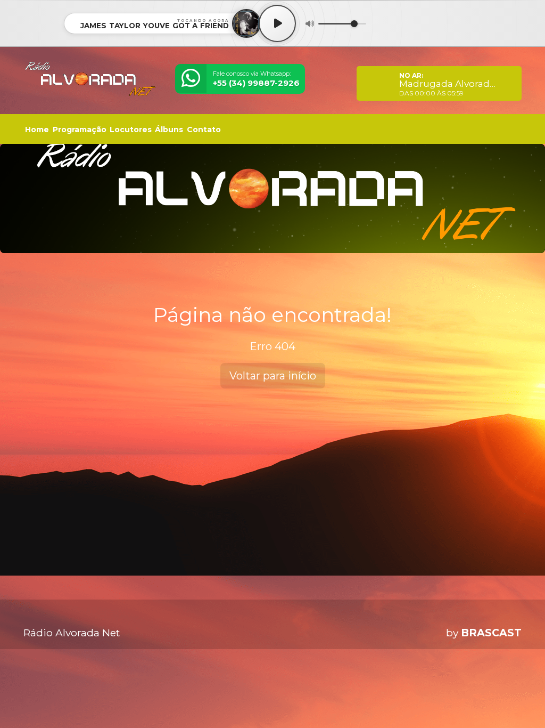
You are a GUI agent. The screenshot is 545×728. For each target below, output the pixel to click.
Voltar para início (272, 375)
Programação (79, 129)
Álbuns (169, 129)
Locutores (131, 129)
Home (37, 129)
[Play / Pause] (277, 23)
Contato (204, 129)
